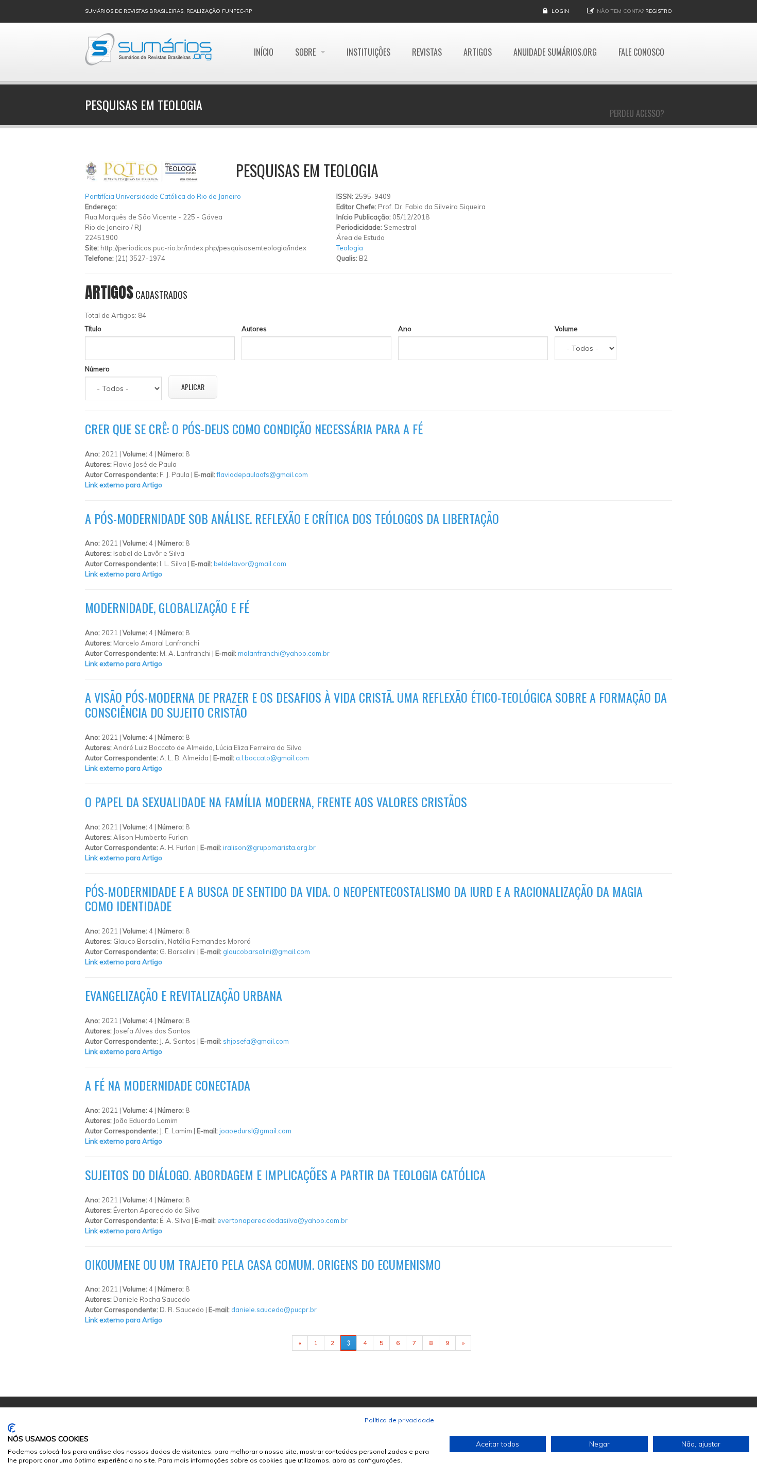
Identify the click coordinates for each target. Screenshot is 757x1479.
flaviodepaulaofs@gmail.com (262, 474)
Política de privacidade (399, 1420)
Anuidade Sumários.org (555, 52)
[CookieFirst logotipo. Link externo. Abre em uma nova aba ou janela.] (11, 1428)
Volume (566, 329)
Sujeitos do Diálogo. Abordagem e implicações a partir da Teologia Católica (285, 1174)
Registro (658, 11)
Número (97, 369)
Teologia (349, 248)
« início (276, 1343)
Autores (254, 329)
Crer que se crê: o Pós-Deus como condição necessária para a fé (254, 428)
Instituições (368, 52)
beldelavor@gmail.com (250, 563)
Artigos (477, 52)
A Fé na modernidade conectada (167, 1085)
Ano (404, 329)
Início (263, 52)
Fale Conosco (641, 52)
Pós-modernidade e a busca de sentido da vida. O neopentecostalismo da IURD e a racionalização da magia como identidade (364, 898)
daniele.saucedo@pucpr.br (274, 1309)
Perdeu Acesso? (637, 113)
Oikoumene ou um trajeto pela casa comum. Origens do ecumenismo (263, 1264)
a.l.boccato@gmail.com (272, 758)
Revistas (427, 52)
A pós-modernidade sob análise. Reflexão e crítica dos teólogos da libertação (292, 518)
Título (93, 329)
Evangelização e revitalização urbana (183, 995)
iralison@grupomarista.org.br (269, 847)
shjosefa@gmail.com (256, 1041)
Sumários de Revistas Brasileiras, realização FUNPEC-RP (168, 11)
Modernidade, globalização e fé (167, 607)
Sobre (306, 52)
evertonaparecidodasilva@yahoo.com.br (282, 1220)
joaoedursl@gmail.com (255, 1131)
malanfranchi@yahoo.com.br (284, 653)
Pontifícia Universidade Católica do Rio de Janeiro (163, 196)
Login (560, 11)
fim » (484, 1343)
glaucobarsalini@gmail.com (266, 951)
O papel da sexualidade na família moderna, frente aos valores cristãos (276, 801)
